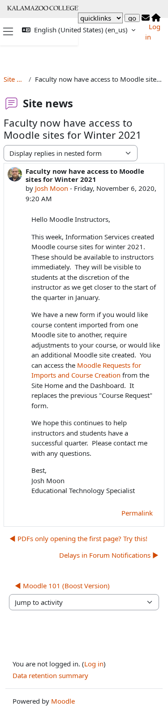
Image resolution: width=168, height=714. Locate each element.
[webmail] (146, 17)
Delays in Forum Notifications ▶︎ (109, 555)
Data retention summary (50, 675)
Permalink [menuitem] (137, 512)
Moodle (63, 700)
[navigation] (100, 18)
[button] (78, 30)
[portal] (155, 17)
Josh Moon (51, 188)
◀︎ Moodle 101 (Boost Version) (62, 585)
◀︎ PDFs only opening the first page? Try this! (78, 538)
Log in (93, 663)
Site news (14, 79)
